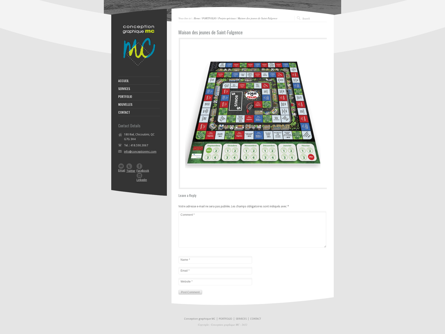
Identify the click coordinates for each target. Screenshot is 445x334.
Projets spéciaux (227, 18)
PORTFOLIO (209, 18)
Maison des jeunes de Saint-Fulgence (257, 18)
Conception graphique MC (199, 318)
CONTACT (124, 112)
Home (197, 18)
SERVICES (124, 88)
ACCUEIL (123, 80)
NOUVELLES (125, 104)
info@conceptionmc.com (140, 151)
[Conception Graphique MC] (139, 65)
